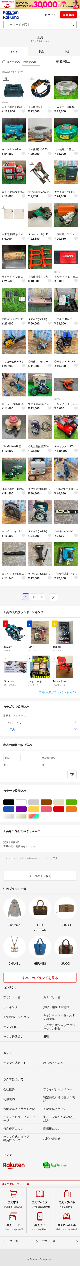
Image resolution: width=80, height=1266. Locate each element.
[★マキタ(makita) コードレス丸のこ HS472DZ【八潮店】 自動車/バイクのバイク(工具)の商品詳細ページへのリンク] (40, 512)
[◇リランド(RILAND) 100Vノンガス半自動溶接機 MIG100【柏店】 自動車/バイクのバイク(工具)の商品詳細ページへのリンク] (66, 342)
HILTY (57, 272)
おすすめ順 (30, 62)
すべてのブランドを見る (40, 977)
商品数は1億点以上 (13, 1204)
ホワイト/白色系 (26, 802)
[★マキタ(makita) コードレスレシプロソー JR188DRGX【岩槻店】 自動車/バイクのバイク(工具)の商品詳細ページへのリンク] (14, 130)
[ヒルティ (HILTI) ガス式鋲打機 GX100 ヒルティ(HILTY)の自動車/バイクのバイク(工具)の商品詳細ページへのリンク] (66, 257)
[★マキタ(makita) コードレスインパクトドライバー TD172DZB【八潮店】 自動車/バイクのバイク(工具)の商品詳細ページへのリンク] (40, 554)
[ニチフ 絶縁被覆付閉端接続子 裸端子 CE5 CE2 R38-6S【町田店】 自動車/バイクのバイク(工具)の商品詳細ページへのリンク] (14, 172)
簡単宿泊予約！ (67, 1204)
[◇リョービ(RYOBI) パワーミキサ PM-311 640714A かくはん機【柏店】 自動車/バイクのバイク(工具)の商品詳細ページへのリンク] (14, 384)
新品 (41, 51)
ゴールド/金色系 (26, 816)
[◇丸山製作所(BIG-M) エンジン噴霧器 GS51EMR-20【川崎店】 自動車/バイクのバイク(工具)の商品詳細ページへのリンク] (40, 427)
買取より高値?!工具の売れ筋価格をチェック (19, 844)
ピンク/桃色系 (51, 809)
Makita (5, 102)
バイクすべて (14, 722)
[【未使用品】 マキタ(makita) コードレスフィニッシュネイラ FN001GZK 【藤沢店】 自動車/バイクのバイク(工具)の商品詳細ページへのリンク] (66, 554)
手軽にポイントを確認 (66, 1227)
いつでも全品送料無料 (40, 1204)
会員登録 (68, 15)
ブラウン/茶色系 (51, 802)
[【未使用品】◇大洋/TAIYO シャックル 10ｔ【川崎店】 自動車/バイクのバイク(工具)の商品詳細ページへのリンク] (40, 257)
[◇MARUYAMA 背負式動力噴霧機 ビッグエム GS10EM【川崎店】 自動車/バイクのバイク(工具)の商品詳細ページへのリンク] (14, 427)
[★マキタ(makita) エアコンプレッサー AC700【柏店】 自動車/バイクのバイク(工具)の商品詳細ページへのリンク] (40, 469)
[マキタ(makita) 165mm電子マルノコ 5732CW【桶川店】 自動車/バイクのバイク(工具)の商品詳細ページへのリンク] (40, 384)
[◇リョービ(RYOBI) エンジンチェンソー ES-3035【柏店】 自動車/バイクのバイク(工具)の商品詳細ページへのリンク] (14, 342)
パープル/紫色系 (26, 809)
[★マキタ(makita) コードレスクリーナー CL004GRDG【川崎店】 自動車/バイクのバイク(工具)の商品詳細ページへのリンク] (40, 300)
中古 (67, 51)
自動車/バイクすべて (14, 715)
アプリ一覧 (48, 1241)
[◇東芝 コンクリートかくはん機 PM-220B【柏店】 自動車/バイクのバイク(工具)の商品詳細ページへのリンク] (40, 342)
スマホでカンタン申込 (13, 1227)
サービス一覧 (10, 1241)
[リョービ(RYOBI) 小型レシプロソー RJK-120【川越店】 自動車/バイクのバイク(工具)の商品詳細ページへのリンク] (14, 257)
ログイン (50, 15)
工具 (12, 729)
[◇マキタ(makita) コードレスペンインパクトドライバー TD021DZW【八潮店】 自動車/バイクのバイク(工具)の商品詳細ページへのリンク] (66, 512)
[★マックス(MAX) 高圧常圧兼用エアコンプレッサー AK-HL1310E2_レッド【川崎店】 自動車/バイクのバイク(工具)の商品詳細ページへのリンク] (66, 427)
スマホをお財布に (40, 1227)
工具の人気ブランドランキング (56, 692)
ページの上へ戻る (40, 876)
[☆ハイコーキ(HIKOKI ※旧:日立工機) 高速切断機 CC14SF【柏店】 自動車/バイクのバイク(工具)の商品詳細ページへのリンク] (14, 512)
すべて (14, 51)
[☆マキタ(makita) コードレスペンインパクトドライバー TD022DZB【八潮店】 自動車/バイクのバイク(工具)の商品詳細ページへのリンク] (14, 554)
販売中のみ (13, 62)
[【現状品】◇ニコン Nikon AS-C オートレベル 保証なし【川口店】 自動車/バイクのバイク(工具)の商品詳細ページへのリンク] (66, 215)
